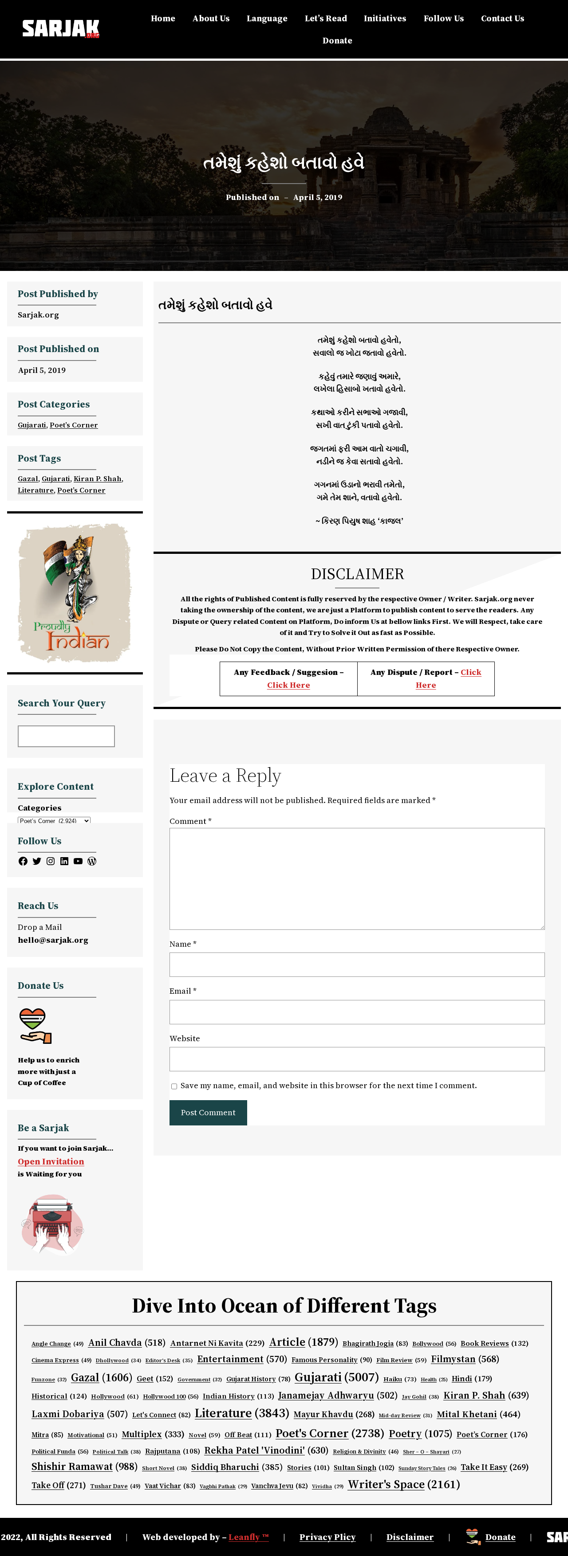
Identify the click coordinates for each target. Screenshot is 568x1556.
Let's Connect (161, 1415)
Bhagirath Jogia (375, 1343)
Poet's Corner (330, 1433)
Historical (59, 1396)
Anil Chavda (127, 1342)
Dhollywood (119, 1360)
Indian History (238, 1396)
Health (434, 1379)
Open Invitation (51, 1161)
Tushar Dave (115, 1486)
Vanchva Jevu (279, 1486)
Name (183, 943)
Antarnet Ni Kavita (217, 1342)
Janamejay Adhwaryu (338, 1395)
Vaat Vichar (170, 1486)
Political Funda (60, 1451)
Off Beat (248, 1434)
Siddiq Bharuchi (237, 1467)
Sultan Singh (364, 1467)
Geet (155, 1378)
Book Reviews (495, 1343)
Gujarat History (258, 1379)
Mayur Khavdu (334, 1414)
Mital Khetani (479, 1413)
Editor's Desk (169, 1360)
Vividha (327, 1486)
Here (426, 684)
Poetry (421, 1433)
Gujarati (32, 425)
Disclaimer (410, 1537)
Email (183, 990)
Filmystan (465, 1358)
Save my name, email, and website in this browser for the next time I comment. (329, 1085)
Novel (205, 1435)
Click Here (288, 684)
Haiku (400, 1379)
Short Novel (164, 1468)
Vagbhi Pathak (223, 1486)
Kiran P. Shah (98, 478)
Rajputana (172, 1451)
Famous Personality (332, 1359)
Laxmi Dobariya (80, 1413)
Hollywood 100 (171, 1396)
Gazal (28, 478)
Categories (40, 807)
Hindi (472, 1378)
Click (471, 672)
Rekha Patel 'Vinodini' (266, 1450)
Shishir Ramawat (85, 1466)
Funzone (49, 1379)
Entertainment (242, 1358)
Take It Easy (495, 1467)
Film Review (401, 1360)
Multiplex (153, 1434)
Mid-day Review (406, 1415)
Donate (500, 1537)
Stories (308, 1467)
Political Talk (117, 1451)
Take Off (59, 1485)
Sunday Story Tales (427, 1468)
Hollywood (115, 1396)
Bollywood (434, 1344)
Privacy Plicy (328, 1537)
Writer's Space (404, 1484)
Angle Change (58, 1344)
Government (200, 1379)
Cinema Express (62, 1360)
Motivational (92, 1435)
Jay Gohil (420, 1396)
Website (185, 1038)
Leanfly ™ (249, 1537)
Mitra (47, 1435)
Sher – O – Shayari (432, 1452)
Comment (191, 821)
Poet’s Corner (74, 425)
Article (304, 1342)
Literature (36, 490)
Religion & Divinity (366, 1451)
